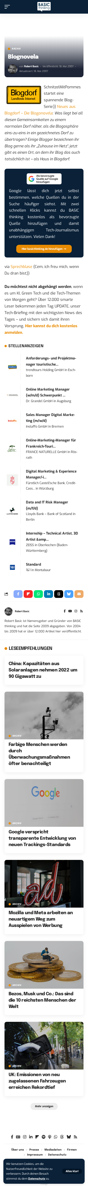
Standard (33, 564)
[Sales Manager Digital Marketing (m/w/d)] (12, 420)
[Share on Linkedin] (48, 594)
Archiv (16, 49)
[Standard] (12, 567)
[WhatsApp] (55, 1137)
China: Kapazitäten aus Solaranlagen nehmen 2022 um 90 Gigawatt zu (43, 670)
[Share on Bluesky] (68, 594)
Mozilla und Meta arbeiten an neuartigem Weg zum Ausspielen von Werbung (41, 919)
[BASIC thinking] (44, 7)
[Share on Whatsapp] (38, 594)
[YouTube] (70, 611)
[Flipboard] (37, 1137)
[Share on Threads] (58, 594)
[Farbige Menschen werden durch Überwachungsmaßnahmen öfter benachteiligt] (44, 715)
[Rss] (81, 611)
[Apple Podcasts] (49, 1137)
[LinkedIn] (31, 1137)
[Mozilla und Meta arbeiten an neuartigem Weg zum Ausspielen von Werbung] (44, 884)
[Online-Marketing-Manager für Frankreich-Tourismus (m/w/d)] (12, 449)
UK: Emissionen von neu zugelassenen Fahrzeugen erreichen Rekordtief (37, 1081)
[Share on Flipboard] (28, 594)
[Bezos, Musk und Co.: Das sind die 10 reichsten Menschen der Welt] (44, 965)
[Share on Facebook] (18, 594)
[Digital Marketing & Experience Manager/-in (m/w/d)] (12, 480)
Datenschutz (36, 1179)
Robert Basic (31, 66)
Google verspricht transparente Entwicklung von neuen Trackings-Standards (42, 838)
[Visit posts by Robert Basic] (12, 69)
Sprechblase (21, 266)
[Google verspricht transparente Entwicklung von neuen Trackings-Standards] (44, 803)
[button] (72, 1171)
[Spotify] (43, 1137)
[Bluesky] (68, 1137)
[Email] (78, 594)
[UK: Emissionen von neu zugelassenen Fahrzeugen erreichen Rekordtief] (44, 1046)
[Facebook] (64, 611)
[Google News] (18, 1137)
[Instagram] (76, 611)
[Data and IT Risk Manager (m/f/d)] (12, 511)
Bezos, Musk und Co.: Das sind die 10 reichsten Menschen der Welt (42, 1000)
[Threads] (62, 1137)
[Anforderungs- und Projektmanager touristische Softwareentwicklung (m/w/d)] (12, 367)
